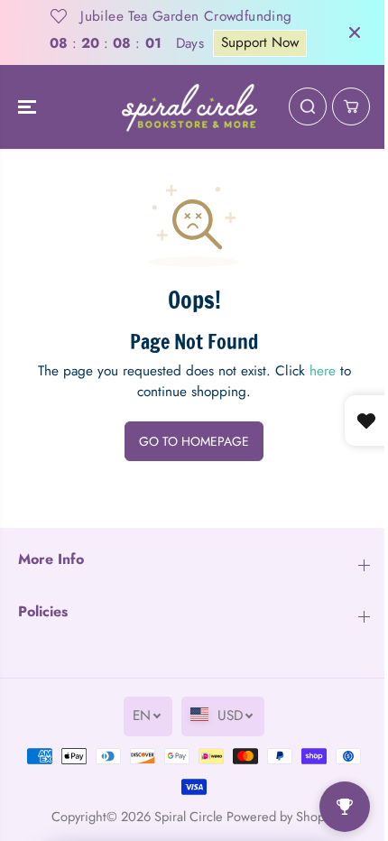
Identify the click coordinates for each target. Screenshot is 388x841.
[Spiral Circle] (189, 107)
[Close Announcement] (354, 32)
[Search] (308, 106)
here (322, 371)
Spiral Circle (188, 816)
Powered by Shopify (281, 816)
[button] (29, 107)
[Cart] (351, 106)
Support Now (260, 42)
